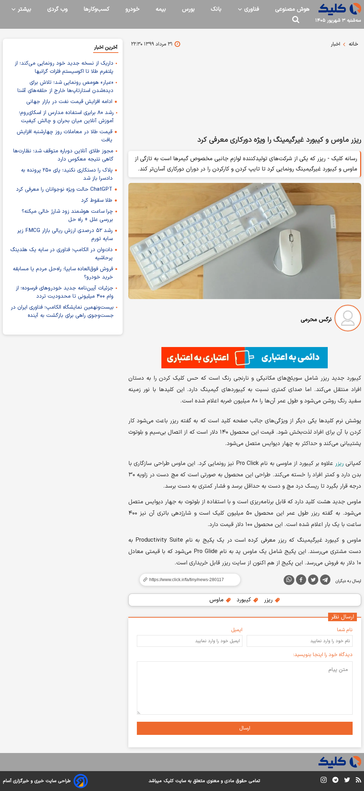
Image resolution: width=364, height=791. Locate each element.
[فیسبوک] (301, 581)
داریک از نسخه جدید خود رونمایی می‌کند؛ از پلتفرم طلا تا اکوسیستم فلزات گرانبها (64, 67)
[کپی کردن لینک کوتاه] (187, 579)
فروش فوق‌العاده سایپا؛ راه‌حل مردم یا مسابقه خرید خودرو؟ (63, 273)
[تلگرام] (325, 581)
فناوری (250, 9)
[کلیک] (339, 9)
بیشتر (23, 9)
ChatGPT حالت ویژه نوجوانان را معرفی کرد (64, 189)
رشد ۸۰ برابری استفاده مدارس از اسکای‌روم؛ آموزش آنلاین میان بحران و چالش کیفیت (66, 117)
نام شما (345, 630)
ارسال (244, 728)
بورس (188, 9)
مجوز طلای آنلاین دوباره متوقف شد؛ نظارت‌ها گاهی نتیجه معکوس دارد (63, 155)
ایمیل (236, 630)
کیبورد (245, 600)
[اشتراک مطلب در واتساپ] (289, 580)
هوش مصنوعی (292, 9)
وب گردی (57, 9)
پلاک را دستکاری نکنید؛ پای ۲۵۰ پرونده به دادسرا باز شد (67, 174)
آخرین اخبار (105, 47)
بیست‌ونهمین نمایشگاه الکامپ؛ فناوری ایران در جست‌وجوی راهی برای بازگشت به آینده (62, 311)
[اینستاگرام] (324, 781)
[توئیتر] (313, 581)
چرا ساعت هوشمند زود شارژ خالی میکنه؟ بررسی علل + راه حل (67, 215)
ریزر (339, 463)
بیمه (161, 9)
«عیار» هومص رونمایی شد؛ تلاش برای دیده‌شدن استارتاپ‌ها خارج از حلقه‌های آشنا (65, 86)
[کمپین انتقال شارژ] (244, 357)
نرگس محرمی (316, 319)
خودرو (132, 9)
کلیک (168, 781)
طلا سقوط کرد (96, 200)
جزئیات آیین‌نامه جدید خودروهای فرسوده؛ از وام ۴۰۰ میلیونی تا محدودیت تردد (64, 292)
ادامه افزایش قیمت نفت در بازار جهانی (69, 102)
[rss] (358, 781)
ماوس (217, 600)
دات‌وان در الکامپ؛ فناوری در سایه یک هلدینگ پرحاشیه (61, 254)
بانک (216, 9)
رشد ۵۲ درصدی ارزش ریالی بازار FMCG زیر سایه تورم (65, 235)
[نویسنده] (347, 319)
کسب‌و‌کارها (96, 9)
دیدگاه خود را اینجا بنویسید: (323, 655)
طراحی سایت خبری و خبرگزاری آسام (37, 781)
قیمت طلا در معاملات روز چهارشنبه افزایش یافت (64, 136)
